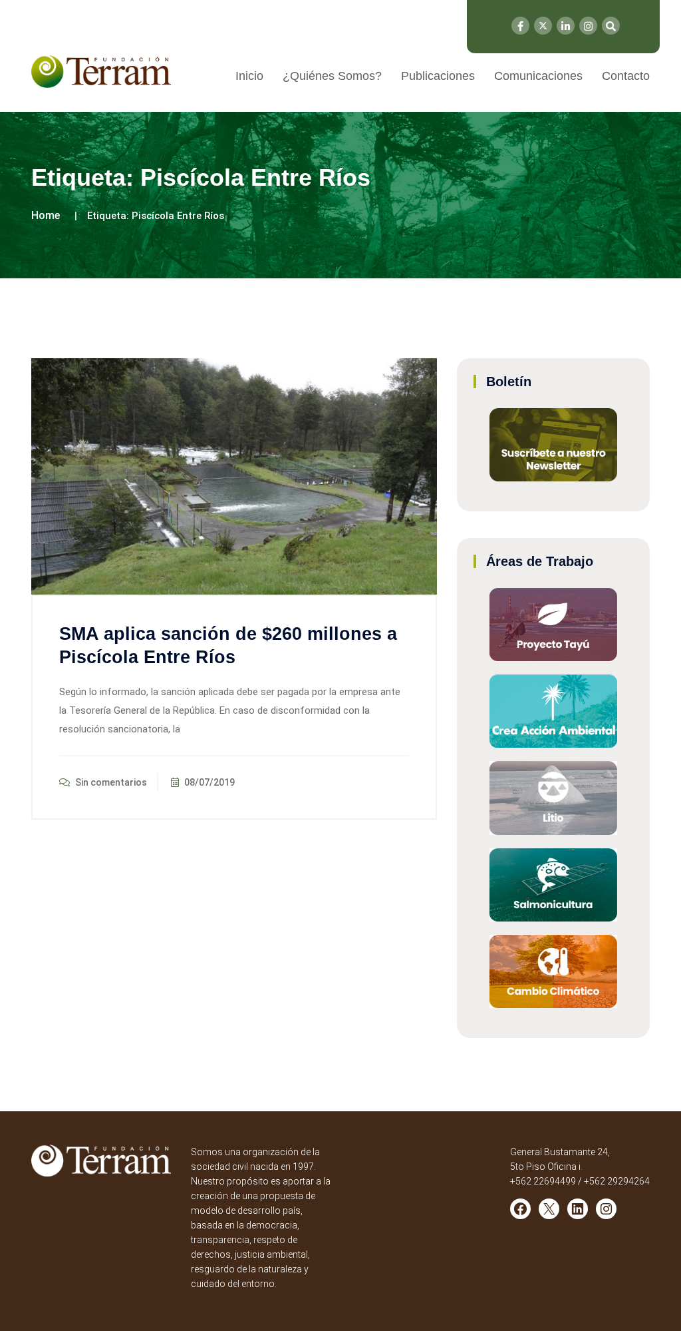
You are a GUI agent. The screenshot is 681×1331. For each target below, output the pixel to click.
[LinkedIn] (566, 26)
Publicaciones (438, 76)
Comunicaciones (538, 76)
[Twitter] (543, 26)
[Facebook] (520, 26)
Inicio (249, 76)
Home (45, 215)
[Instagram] (588, 26)
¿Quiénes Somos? (332, 76)
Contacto (626, 76)
